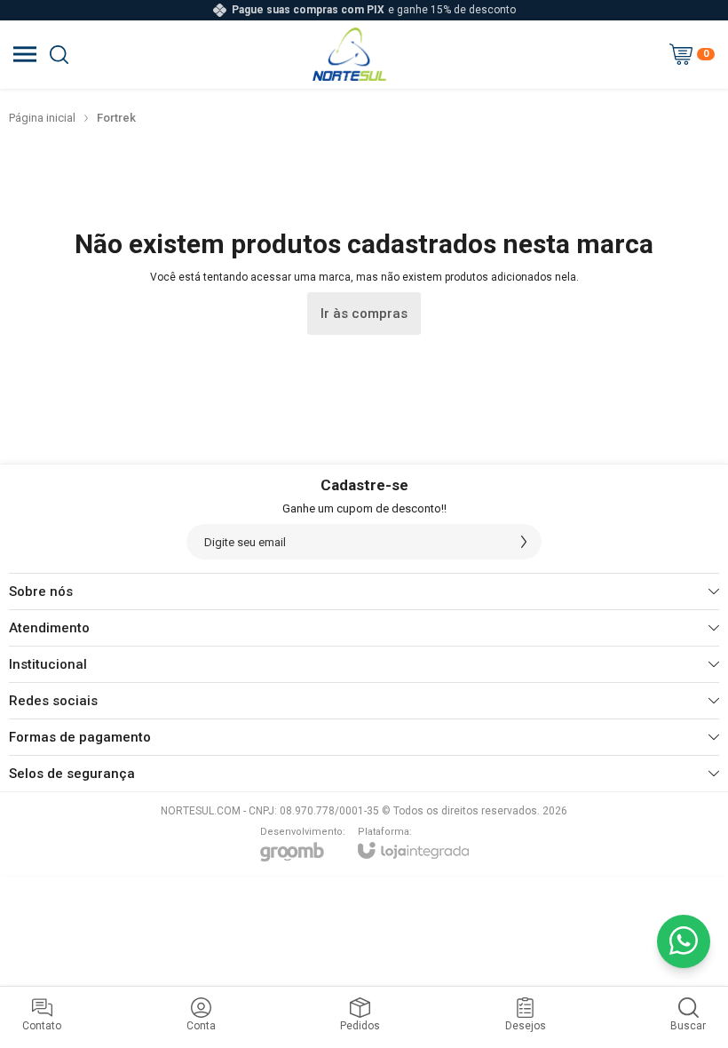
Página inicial (42, 117)
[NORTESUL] (349, 54)
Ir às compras (364, 314)
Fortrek (116, 117)
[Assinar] (524, 542)
